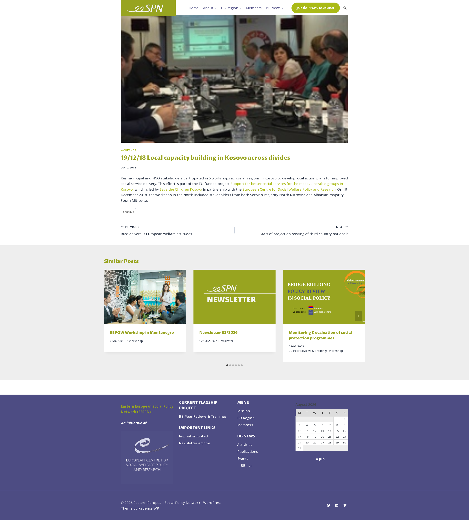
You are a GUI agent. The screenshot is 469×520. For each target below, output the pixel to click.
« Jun (320, 459)
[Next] (358, 316)
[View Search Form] (345, 8)
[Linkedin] (336, 505)
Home (194, 7)
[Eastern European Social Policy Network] (148, 8)
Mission (243, 410)
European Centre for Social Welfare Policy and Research (289, 189)
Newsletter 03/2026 (218, 332)
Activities (244, 444)
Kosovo (128, 211)
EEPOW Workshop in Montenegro (142, 332)
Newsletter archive (194, 443)
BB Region (245, 417)
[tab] (227, 365)
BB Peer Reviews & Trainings (308, 350)
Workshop (128, 150)
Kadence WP (148, 508)
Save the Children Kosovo (181, 189)
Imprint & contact (193, 436)
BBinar (246, 465)
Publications (247, 451)
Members (254, 7)
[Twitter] (328, 505)
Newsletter (225, 341)
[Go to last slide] (110, 316)
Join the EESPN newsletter (315, 7)
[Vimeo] (344, 505)
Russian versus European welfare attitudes (156, 230)
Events (242, 458)
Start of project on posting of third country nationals (304, 230)
